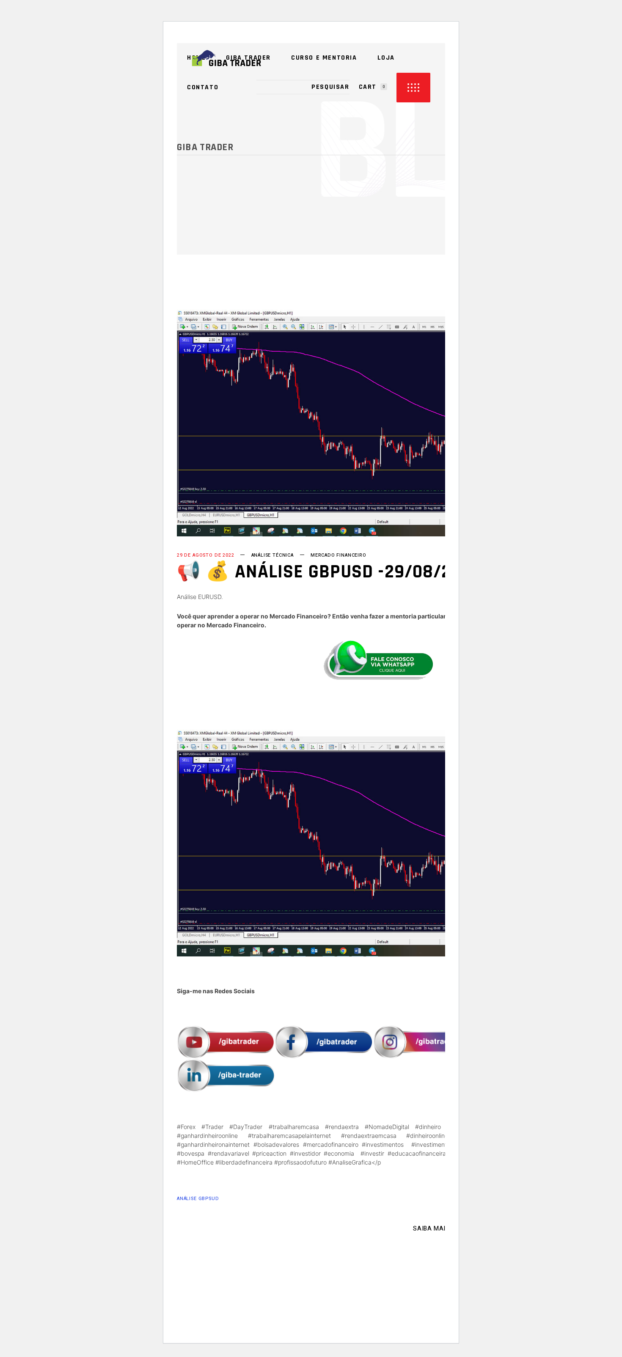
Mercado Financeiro (338, 555)
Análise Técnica (272, 555)
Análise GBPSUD (198, 1198)
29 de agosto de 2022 (205, 555)
